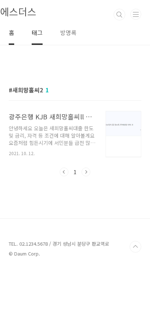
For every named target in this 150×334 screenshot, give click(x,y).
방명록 (68, 32)
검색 (119, 14)
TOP (135, 247)
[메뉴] (135, 14)
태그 (37, 32)
